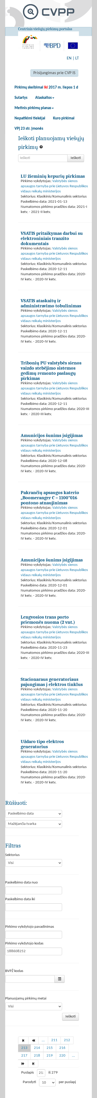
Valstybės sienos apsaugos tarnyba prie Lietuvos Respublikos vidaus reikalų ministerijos (54, 186)
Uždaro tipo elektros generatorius (42, 744)
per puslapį (67, 1082)
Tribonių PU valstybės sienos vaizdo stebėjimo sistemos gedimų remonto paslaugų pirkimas (51, 370)
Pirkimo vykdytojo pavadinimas (29, 927)
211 (54, 1040)
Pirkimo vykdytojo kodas (24, 943)
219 (50, 1056)
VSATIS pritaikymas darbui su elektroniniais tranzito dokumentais (52, 238)
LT (77, 58)
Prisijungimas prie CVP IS (54, 73)
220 (62, 1056)
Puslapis (27, 1073)
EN (69, 58)
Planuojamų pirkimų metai (25, 999)
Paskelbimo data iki (20, 899)
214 (37, 1048)
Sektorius (12, 855)
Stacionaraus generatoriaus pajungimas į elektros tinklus (52, 682)
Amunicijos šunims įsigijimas (52, 435)
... (43, 1040)
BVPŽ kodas (14, 971)
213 (24, 1048)
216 (62, 1048)
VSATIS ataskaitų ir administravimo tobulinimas (51, 303)
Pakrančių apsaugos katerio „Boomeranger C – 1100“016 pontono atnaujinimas (50, 497)
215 (50, 1048)
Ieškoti (76, 158)
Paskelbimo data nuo (21, 883)
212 (67, 1040)
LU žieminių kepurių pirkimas (53, 176)
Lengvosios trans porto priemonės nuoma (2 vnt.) (48, 619)
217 (24, 1056)
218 (37, 1056)
